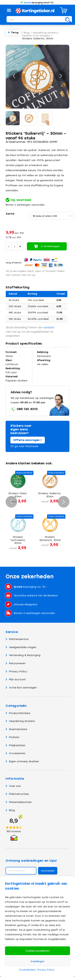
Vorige (14, 76)
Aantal (10, 213)
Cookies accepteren (37, 950)
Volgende (61, 76)
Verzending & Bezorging (24, 655)
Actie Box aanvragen (23, 687)
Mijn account (17, 679)
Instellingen (37, 961)
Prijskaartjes (17, 745)
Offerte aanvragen (26, 440)
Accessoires (17, 753)
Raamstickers (18, 729)
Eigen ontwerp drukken (24, 761)
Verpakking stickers (22, 721)
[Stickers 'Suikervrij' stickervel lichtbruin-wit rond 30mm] (45, 118)
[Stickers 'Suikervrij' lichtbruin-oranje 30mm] (28, 118)
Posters (14, 737)
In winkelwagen (50, 246)
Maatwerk (31, 446)
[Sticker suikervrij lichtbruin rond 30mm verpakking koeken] (12, 118)
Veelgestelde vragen (22, 647)
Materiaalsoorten (20, 802)
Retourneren (17, 663)
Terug (14, 32)
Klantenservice (18, 639)
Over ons (15, 786)
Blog (12, 810)
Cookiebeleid (27, 969)
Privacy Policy (45, 969)
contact (48, 327)
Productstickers (19, 713)
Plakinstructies (19, 793)
